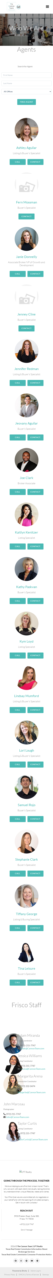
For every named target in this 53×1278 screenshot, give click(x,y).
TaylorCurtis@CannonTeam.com (33, 1139)
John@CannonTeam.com (17, 1117)
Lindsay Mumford (26, 696)
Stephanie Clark (26, 859)
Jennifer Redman (26, 369)
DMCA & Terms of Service (29, 1275)
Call (17, 162)
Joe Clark (26, 478)
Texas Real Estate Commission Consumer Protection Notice (26, 1254)
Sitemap (45, 1275)
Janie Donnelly (26, 257)
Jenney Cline (26, 314)
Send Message (26, 1230)
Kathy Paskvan (26, 587)
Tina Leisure (26, 968)
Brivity (24, 1271)
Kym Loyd (26, 641)
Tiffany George (26, 914)
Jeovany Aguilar (26, 423)
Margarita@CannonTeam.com (32, 1092)
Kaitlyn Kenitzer (26, 532)
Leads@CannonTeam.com (32, 1048)
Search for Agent (25, 66)
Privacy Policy (9, 1275)
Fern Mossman (26, 202)
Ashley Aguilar (26, 148)
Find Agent (26, 102)
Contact (35, 162)
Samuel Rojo (26, 805)
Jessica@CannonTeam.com (32, 1069)
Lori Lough (26, 750)
